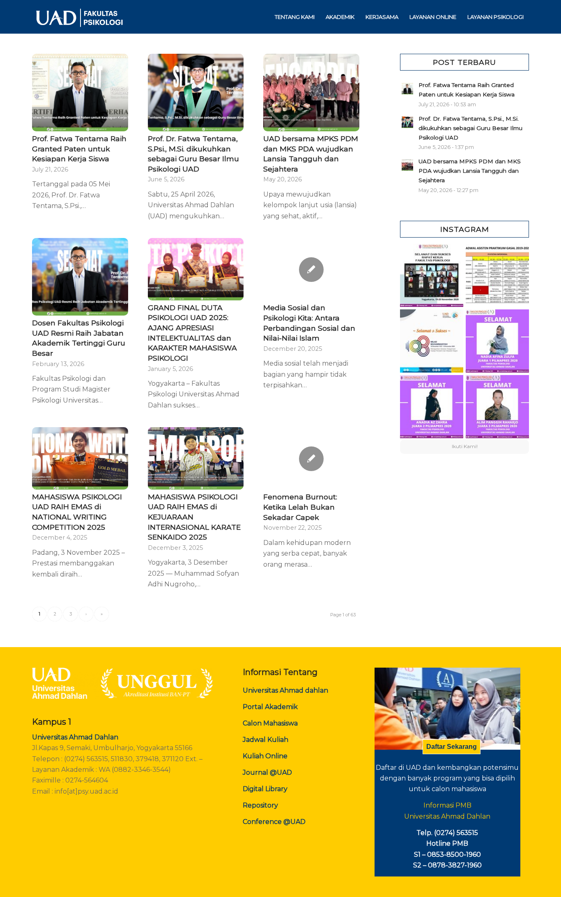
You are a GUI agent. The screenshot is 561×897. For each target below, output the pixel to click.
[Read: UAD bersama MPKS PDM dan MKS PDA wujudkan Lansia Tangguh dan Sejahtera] (407, 165)
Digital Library (265, 789)
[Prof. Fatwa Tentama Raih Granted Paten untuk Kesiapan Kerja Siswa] (80, 92)
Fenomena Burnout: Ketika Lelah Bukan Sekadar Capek (300, 506)
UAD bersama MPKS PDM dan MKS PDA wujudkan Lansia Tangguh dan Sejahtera (469, 170)
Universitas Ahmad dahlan (285, 690)
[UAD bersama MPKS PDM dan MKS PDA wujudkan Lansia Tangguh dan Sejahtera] (311, 92)
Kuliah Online (265, 756)
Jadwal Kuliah (265, 740)
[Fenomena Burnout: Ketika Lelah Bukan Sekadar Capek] (311, 458)
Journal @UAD (267, 772)
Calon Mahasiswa (270, 723)
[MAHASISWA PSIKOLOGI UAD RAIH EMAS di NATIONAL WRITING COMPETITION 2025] (80, 458)
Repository (260, 805)
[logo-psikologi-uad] (79, 16)
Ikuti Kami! (465, 446)
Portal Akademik (270, 707)
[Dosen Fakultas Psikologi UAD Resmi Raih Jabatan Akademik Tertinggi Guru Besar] (80, 277)
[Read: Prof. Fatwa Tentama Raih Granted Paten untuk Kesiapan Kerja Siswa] (407, 88)
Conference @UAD (274, 822)
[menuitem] (294, 16)
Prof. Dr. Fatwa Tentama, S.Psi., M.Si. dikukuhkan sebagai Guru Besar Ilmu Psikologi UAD (470, 128)
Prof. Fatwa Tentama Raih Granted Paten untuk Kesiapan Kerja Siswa (79, 148)
